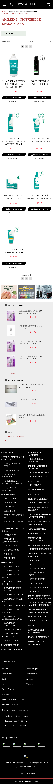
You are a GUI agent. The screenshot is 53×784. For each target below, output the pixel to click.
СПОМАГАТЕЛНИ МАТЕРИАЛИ (36, 631)
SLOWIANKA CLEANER (14, 595)
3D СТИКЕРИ (36, 583)
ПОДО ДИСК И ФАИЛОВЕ (9, 489)
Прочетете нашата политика (26, 767)
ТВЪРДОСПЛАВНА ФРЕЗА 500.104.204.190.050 (30, 312)
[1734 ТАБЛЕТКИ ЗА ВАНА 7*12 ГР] (14, 178)
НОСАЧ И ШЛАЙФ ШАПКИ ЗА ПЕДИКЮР (12, 482)
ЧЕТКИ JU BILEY (35, 494)
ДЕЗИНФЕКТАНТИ (36, 534)
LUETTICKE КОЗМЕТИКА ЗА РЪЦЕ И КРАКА (39, 516)
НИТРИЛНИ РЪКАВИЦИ (39, 545)
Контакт (29, 679)
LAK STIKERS (36, 591)
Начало (5, 669)
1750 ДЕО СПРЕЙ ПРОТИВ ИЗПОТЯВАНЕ (39, 196)
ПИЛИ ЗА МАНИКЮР (38, 499)
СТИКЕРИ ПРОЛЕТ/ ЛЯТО (38, 574)
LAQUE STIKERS (37, 564)
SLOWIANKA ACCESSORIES (8, 624)
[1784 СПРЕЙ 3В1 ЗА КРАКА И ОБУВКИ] (39, 64)
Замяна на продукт (10, 705)
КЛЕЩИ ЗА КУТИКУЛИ (40, 472)
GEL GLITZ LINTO (12, 546)
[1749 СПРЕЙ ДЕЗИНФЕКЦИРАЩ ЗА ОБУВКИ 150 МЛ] (14, 121)
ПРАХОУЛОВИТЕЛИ (10, 645)
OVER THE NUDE (11, 550)
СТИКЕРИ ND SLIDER (40, 587)
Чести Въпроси (32, 669)
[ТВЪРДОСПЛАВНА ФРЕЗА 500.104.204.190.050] (11, 315)
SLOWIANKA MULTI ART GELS (12, 611)
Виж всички (9, 441)
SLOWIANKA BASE (12, 567)
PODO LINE (9, 554)
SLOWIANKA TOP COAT (14, 571)
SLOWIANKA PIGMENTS (14, 606)
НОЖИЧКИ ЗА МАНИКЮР (34, 454)
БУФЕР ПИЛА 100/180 (28, 400)
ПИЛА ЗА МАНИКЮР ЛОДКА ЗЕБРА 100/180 (32, 386)
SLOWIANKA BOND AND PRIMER (11, 589)
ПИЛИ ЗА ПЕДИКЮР (37, 617)
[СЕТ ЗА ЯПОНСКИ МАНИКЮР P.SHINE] (11, 419)
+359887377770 (19, 726)
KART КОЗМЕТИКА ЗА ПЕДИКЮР (38, 508)
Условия (5, 694)
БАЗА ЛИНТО (10, 503)
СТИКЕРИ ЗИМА (37, 568)
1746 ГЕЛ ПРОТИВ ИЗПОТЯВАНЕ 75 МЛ (13, 251)
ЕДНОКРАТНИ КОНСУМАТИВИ (35, 539)
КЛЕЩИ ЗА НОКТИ (38, 477)
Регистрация (31, 674)
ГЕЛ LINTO (9, 507)
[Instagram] (10, 731)
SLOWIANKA (7, 563)
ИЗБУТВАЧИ (33, 481)
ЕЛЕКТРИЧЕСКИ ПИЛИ (12, 650)
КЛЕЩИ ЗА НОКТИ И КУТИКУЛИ (38, 467)
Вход (4, 684)
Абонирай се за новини (15, 436)
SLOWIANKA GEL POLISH (10, 576)
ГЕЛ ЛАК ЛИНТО (11, 499)
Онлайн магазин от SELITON (26, 781)
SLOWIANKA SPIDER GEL (12, 600)
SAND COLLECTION (13, 630)
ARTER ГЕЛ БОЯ (11, 640)
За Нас (4, 679)
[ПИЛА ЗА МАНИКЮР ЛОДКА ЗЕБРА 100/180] (11, 389)
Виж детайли (40, 97)
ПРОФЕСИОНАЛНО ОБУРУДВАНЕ (37, 643)
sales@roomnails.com (20, 716)
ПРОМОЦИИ (7, 452)
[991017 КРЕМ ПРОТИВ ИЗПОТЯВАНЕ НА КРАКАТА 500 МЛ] (14, 64)
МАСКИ (31, 625)
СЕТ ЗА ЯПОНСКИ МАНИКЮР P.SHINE (32, 416)
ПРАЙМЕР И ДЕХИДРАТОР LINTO (11, 540)
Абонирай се (12, 373)
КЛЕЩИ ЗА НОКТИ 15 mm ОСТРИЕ (30, 327)
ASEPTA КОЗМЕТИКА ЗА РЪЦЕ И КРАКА (39, 523)
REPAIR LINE (10, 558)
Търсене (29, 684)
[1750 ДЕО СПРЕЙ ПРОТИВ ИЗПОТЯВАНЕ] (39, 178)
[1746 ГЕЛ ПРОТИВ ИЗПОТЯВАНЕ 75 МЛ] (14, 232)
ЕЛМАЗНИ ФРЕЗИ (12, 470)
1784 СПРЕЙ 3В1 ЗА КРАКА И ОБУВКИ (39, 82)
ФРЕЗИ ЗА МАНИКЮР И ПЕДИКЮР (12, 458)
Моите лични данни (27, 773)
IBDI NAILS (35, 560)
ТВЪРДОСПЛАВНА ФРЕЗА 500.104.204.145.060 (30, 357)
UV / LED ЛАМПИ (36, 490)
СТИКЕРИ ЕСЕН (37, 579)
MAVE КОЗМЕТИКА (37, 529)
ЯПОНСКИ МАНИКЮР (38, 637)
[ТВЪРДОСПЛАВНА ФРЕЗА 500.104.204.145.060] (11, 361)
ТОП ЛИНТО (9, 511)
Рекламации (7, 674)
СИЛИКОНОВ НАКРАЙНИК (9, 475)
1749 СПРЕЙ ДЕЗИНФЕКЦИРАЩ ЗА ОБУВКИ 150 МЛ (13, 141)
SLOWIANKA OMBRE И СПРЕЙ (13, 583)
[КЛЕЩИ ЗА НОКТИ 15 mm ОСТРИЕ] (11, 330)
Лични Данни (8, 689)
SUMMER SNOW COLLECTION (10, 635)
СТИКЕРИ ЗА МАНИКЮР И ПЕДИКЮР (39, 555)
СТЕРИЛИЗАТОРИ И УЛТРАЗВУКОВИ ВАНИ (38, 611)
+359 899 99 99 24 (20, 721)
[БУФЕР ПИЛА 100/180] (11, 404)
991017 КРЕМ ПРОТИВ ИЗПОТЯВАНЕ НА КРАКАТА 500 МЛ (13, 84)
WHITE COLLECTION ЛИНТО (12, 523)
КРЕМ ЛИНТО (10, 535)
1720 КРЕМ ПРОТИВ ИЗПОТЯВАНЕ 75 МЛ (39, 139)
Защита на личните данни (13, 699)
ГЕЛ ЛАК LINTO (8, 495)
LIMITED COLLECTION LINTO (13, 529)
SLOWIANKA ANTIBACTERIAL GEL (12, 617)
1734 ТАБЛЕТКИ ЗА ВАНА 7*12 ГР (14, 196)
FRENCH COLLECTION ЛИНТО (13, 516)
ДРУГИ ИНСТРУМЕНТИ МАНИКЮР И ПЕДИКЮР (39, 597)
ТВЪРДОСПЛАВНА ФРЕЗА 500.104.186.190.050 (30, 342)
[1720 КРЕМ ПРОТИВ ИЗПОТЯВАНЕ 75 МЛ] (39, 121)
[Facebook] (5, 731)
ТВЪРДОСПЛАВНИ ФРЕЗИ (11, 465)
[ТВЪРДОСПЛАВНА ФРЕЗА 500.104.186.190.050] (11, 346)
